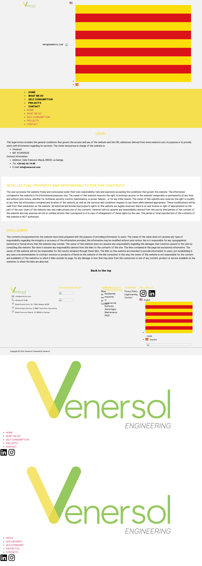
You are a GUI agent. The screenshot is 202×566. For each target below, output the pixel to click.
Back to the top (101, 270)
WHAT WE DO (35, 95)
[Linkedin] (152, 293)
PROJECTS (34, 103)
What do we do (103, 296)
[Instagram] (143, 293)
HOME (31, 92)
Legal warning (131, 294)
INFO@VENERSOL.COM (53, 44)
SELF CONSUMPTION (40, 99)
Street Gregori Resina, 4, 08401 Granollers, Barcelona (36, 308)
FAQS (107, 315)
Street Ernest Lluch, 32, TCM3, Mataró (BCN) (32, 304)
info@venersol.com (30, 167)
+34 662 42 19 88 (26, 163)
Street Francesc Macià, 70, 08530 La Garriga (32, 312)
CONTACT (34, 106)
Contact (128, 297)
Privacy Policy (131, 291)
